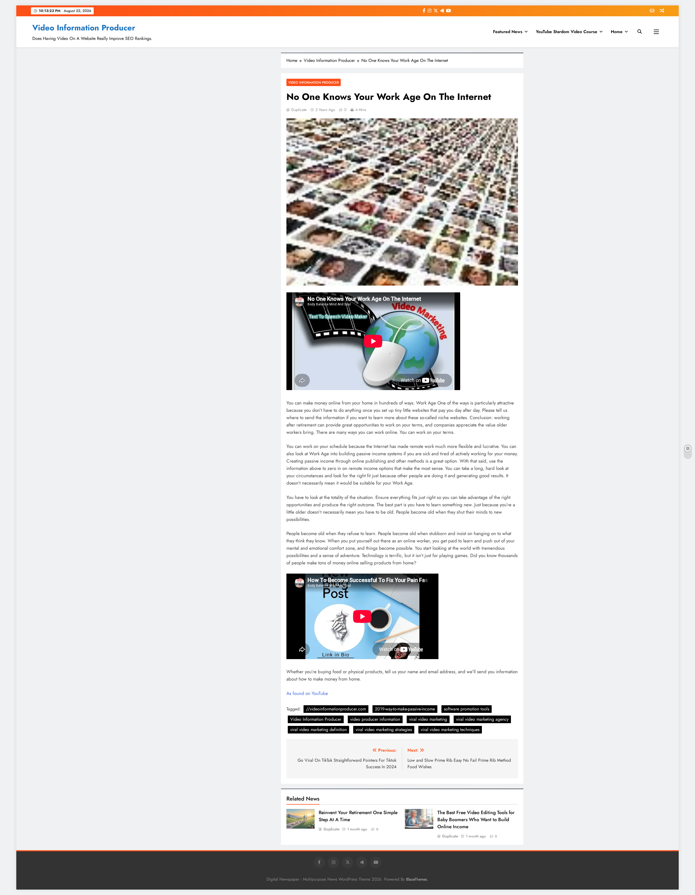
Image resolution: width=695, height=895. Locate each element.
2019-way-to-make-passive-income (405, 709)
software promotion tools (466, 709)
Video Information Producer (83, 27)
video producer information (375, 719)
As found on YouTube (307, 693)
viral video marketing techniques (450, 729)
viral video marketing (428, 719)
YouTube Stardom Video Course (566, 32)
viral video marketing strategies (384, 729)
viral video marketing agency (482, 719)
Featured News (507, 32)
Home (617, 32)
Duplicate (299, 109)
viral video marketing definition (318, 729)
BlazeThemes (416, 879)
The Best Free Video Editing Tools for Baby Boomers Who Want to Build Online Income (476, 819)
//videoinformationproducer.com (336, 709)
